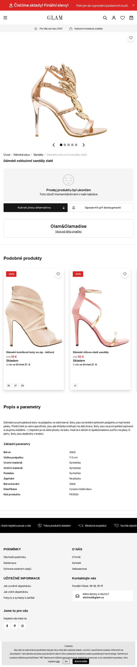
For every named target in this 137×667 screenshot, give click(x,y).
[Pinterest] (14, 626)
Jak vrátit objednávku (16, 591)
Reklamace (10, 563)
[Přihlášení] (114, 18)
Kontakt (76, 563)
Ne (66, 661)
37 (15, 385)
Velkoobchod (79, 568)
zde (58, 661)
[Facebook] (7, 626)
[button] (133, 5)
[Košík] (131, 18)
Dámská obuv (22, 155)
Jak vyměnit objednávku (17, 586)
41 (75, 385)
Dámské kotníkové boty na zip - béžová (30, 352)
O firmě (76, 557)
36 (8, 385)
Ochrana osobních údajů (17, 568)
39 (22, 385)
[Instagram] (22, 626)
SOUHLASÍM (81, 661)
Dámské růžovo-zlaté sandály (91, 352)
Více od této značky (68, 231)
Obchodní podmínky (15, 557)
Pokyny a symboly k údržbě (19, 597)
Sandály (38, 155)
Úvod (7, 155)
